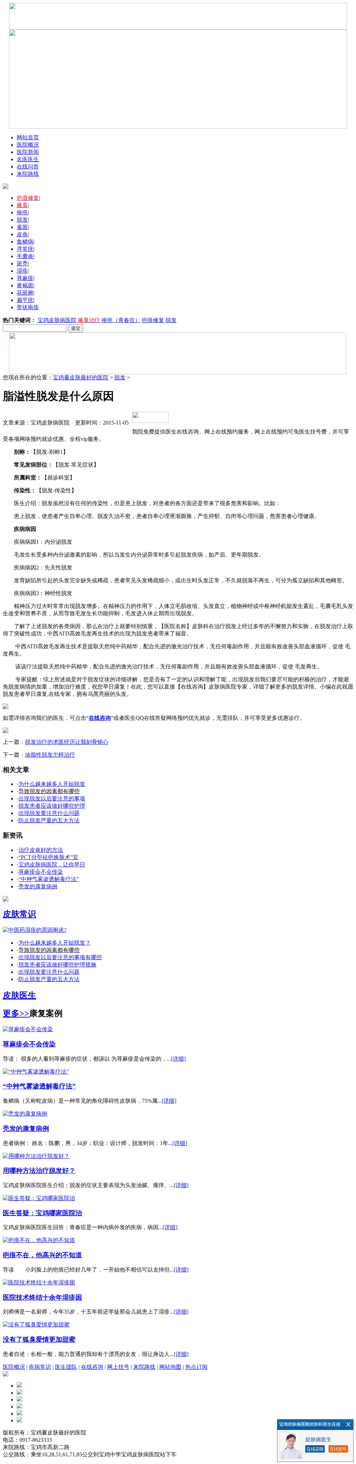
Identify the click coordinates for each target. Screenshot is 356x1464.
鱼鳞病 (25, 242)
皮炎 (22, 234)
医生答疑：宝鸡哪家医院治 (42, 1213)
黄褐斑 (25, 285)
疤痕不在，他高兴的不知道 (42, 1255)
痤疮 (22, 212)
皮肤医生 (19, 995)
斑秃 (22, 263)
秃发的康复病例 (37, 886)
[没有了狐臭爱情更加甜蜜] (36, 1324)
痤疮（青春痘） (121, 320)
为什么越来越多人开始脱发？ (54, 943)
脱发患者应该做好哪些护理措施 (57, 965)
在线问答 (28, 167)
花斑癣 (25, 293)
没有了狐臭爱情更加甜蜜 (39, 1339)
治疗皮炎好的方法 (40, 850)
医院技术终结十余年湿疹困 (42, 1297)
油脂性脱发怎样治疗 (50, 755)
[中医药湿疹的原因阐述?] (34, 930)
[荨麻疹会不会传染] (28, 1029)
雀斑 (22, 227)
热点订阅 (196, 1367)
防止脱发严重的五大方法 (49, 820)
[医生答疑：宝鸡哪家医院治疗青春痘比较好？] (39, 1198)
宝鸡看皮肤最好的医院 (80, 377)
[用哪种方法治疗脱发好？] (36, 1156)
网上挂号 (118, 1367)
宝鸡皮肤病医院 (57, 320)
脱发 (22, 220)
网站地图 (170, 1367)
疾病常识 (40, 1367)
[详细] (178, 1059)
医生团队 (66, 1367)
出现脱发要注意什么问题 (49, 813)
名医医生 (28, 159)
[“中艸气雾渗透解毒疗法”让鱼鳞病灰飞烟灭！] (36, 1072)
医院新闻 (28, 152)
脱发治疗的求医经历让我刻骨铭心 (66, 742)
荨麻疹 (25, 278)
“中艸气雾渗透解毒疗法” (48, 879)
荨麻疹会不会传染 (40, 872)
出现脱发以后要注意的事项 (51, 798)
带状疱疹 (28, 307)
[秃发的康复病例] (25, 1114)
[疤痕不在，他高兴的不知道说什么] (39, 1240)
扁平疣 (25, 300)
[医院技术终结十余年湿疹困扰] (39, 1282)
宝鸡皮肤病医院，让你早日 (51, 864)
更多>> (16, 1013)
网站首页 (28, 137)
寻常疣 (25, 249)
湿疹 (22, 271)
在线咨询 (92, 1367)
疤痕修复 (153, 320)
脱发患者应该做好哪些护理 (51, 806)
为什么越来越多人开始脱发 (51, 784)
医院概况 (28, 145)
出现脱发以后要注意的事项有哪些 (60, 957)
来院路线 (28, 174)
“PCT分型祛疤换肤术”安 (48, 857)
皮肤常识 (19, 914)
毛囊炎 (25, 256)
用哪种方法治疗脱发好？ (39, 1170)
